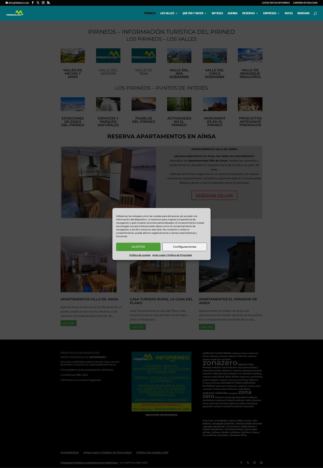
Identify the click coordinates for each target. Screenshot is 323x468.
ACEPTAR (138, 246)
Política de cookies (139, 255)
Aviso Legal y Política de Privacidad (172, 255)
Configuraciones (184, 246)
